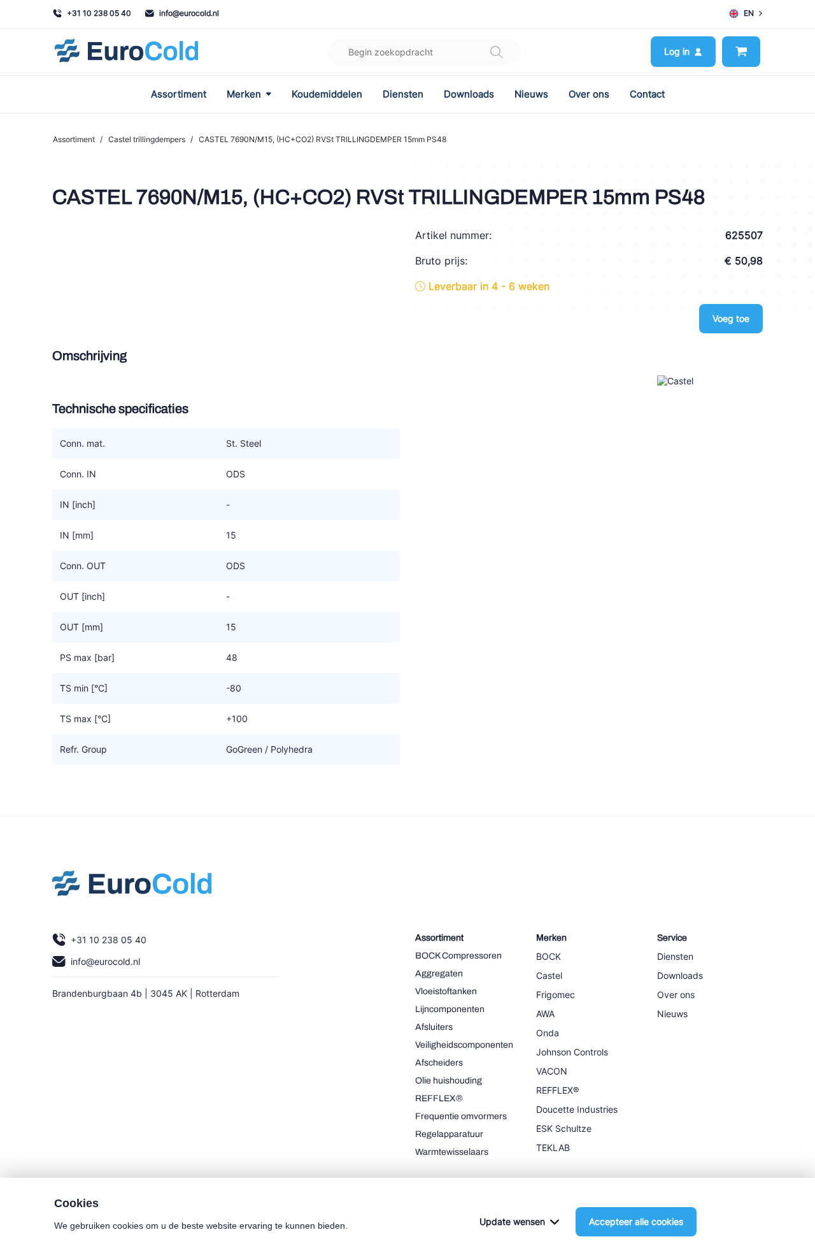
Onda (547, 1032)
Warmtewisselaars (451, 1152)
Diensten (403, 94)
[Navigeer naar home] (126, 52)
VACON (551, 1071)
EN (749, 13)
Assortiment (178, 94)
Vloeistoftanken (446, 991)
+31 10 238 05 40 (99, 13)
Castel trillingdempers (146, 139)
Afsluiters (434, 1027)
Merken (244, 94)
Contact (647, 94)
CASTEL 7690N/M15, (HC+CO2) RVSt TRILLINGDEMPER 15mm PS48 (322, 139)
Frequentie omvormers (461, 1116)
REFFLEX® (439, 1098)
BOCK (548, 956)
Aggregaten (439, 973)
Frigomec (555, 994)
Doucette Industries (577, 1109)
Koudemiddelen (327, 94)
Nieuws (531, 94)
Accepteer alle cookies (636, 1221)
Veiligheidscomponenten (464, 1045)
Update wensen (512, 1221)
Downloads (469, 94)
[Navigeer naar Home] (131, 886)
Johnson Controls (572, 1051)
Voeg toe (730, 318)
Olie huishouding (448, 1080)
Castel (549, 975)
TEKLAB (553, 1147)
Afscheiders (439, 1063)
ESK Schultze (564, 1128)
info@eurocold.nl (189, 13)
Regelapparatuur (449, 1134)
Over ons (589, 94)
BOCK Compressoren (458, 955)
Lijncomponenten (450, 1009)
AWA (545, 1013)
